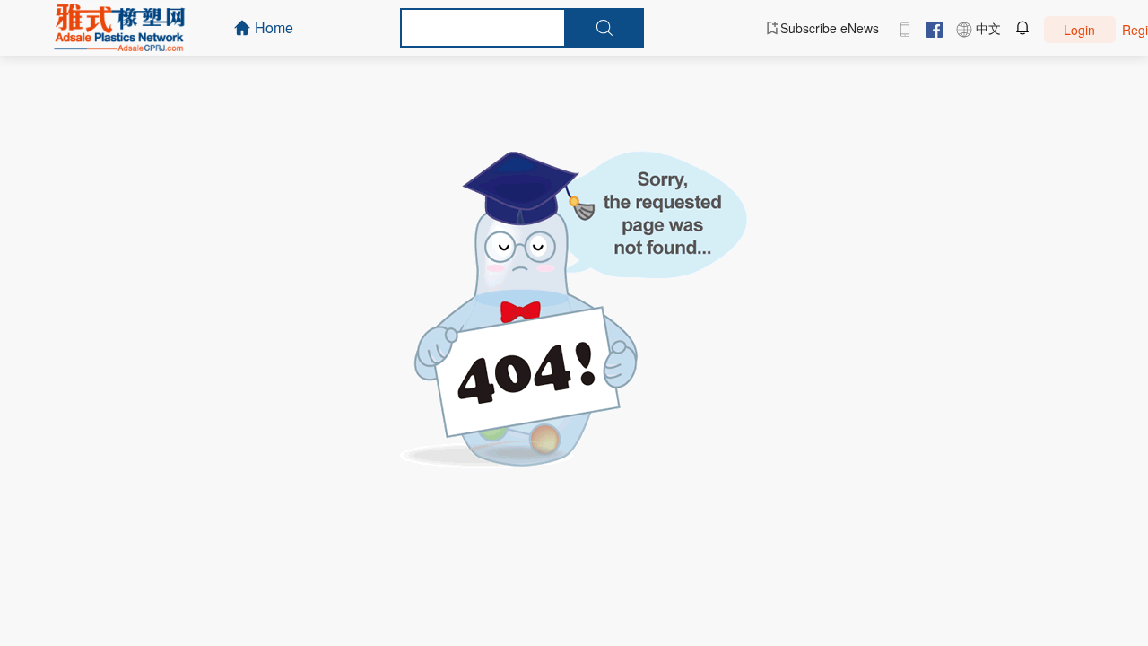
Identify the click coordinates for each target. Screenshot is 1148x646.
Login (1079, 30)
